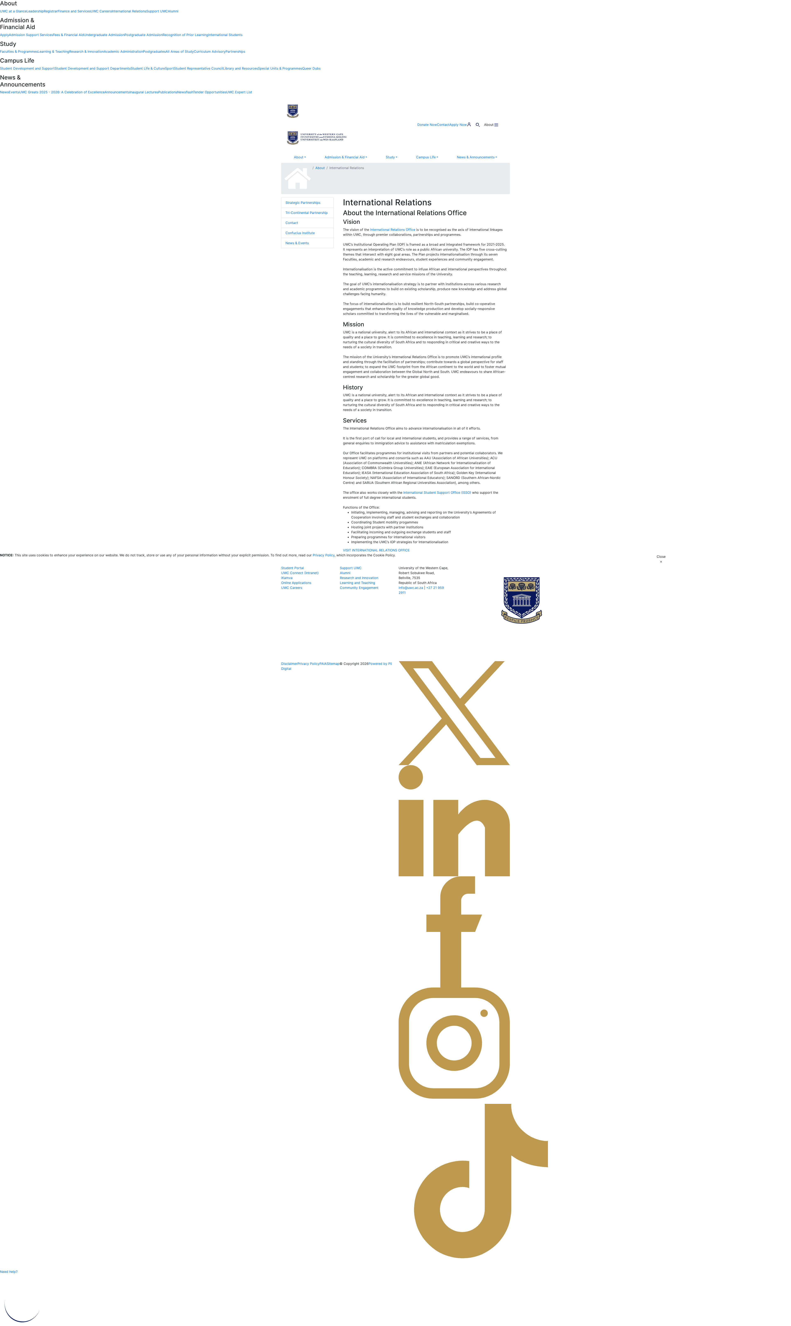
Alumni (345, 573)
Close (661, 559)
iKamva (287, 578)
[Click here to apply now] (26, 1272)
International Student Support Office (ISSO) (437, 492)
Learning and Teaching (357, 583)
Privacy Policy (324, 555)
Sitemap (333, 664)
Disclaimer (289, 664)
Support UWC (351, 568)
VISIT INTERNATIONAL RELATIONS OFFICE (376, 550)
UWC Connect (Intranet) (300, 573)
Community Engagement (359, 588)
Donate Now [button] (427, 125)
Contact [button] (443, 125)
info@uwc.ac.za (411, 588)
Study (390, 157)
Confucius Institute (300, 233)
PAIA (323, 664)
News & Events (297, 243)
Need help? (9, 1272)
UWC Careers (291, 588)
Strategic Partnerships (303, 203)
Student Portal (292, 568)
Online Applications (296, 583)
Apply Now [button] (458, 125)
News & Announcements (476, 157)
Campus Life (426, 157)
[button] (317, 111)
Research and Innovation (359, 578)
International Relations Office (392, 230)
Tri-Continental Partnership (307, 213)
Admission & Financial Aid (345, 157)
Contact (292, 223)
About (298, 157)
